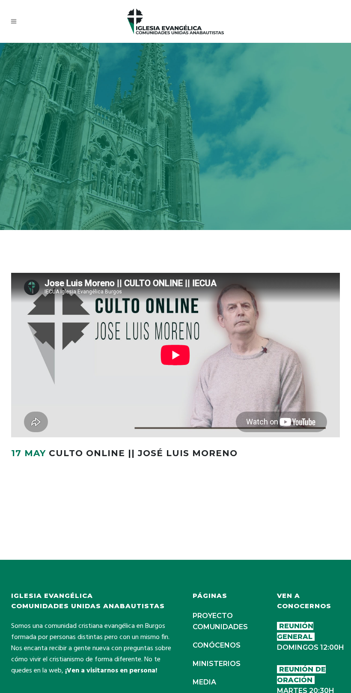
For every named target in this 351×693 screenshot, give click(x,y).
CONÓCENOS (217, 645)
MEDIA (204, 682)
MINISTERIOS (217, 664)
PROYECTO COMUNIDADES (220, 621)
